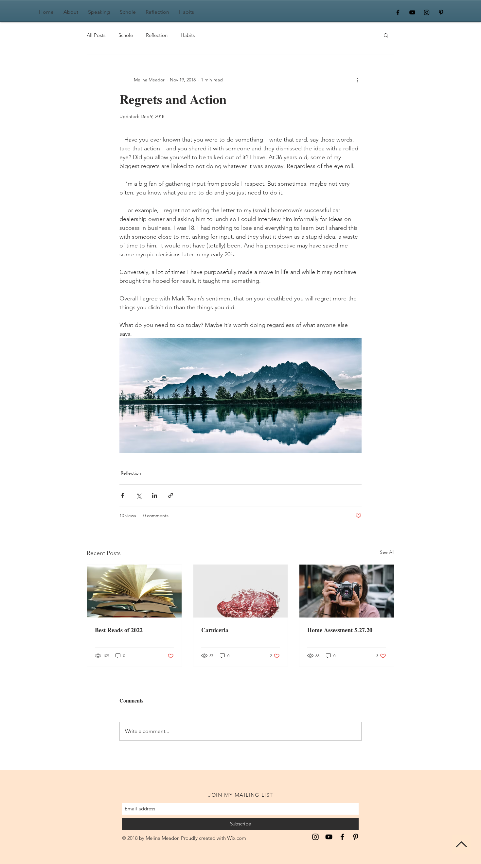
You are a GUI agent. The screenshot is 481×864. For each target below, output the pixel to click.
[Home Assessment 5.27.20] (346, 591)
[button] (386, 35)
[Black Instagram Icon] (426, 12)
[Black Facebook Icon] (397, 12)
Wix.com (236, 838)
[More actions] (358, 80)
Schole (125, 35)
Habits (188, 35)
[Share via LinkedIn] (154, 495)
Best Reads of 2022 (119, 630)
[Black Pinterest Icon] (441, 12)
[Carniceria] (240, 591)
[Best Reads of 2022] (134, 591)
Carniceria (214, 630)
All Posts (96, 35)
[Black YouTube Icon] (412, 12)
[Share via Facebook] (122, 495)
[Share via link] (171, 495)
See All (387, 552)
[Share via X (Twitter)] (138, 495)
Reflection (157, 35)
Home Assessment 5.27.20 (339, 630)
